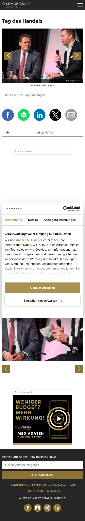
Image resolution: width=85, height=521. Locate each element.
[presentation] (6, 369)
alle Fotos (45, 132)
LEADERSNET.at (18, 485)
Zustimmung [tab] (13, 219)
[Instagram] (38, 508)
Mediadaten (60, 485)
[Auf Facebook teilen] (8, 115)
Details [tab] (33, 219)
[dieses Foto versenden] (71, 115)
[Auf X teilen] (55, 115)
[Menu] (80, 5)
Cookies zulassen (42, 287)
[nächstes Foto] (62, 56)
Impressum (53, 491)
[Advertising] (42, 420)
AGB (73, 485)
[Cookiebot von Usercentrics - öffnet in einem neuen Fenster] (63, 208)
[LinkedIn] (57, 508)
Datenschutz (35, 491)
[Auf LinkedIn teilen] (39, 115)
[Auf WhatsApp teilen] (24, 115)
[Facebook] (28, 508)
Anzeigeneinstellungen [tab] (60, 219)
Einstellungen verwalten (40, 300)
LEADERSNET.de (40, 485)
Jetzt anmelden (42, 474)
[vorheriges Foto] (22, 56)
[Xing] (47, 508)
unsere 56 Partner (29, 240)
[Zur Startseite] (16, 5)
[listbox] (42, 333)
